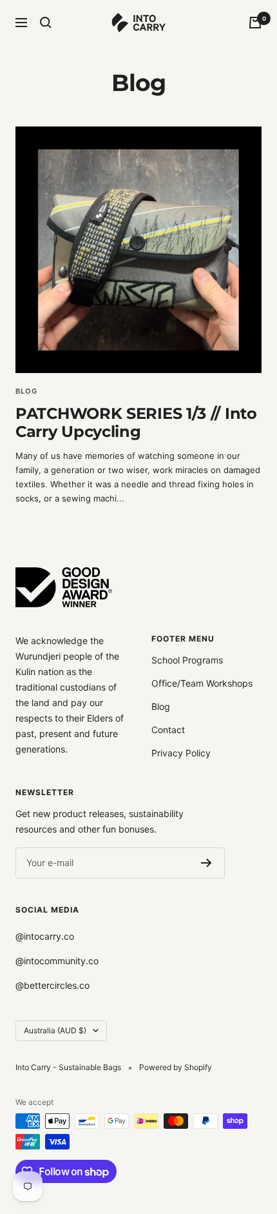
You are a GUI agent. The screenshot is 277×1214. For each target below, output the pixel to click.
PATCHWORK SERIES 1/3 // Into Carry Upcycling (136, 422)
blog (26, 391)
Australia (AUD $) (55, 1030)
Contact (168, 729)
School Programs (187, 659)
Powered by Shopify (175, 1067)
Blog (160, 706)
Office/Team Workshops (202, 683)
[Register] (206, 862)
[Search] (46, 22)
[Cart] (255, 22)
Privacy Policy (181, 752)
